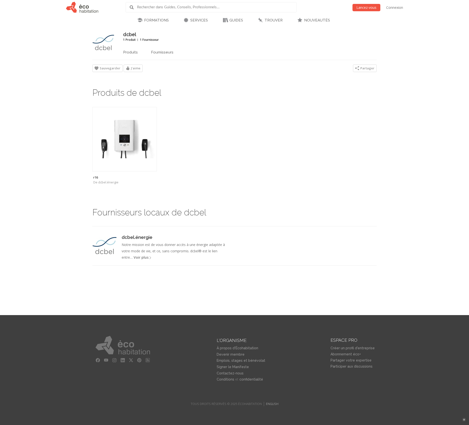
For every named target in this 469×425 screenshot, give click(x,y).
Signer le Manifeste (233, 367)
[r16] (124, 139)
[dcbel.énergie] (104, 245)
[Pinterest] (139, 360)
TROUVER (274, 20)
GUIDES (236, 20)
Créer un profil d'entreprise (352, 348)
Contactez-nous (230, 373)
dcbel (129, 34)
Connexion (394, 7)
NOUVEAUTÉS (317, 20)
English (272, 404)
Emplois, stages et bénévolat (241, 360)
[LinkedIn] (122, 360)
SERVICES (199, 20)
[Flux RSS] (147, 360)
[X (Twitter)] (131, 360)
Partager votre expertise (351, 360)
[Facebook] (98, 360)
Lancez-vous (366, 7)
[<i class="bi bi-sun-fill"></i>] (464, 419)
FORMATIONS (156, 20)
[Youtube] (106, 360)
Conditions (225, 379)
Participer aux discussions (351, 366)
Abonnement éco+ (345, 354)
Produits (130, 52)
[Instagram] (114, 360)
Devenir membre (231, 354)
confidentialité (251, 379)
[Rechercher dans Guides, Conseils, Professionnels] (133, 7)
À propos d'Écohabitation (237, 348)
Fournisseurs (162, 52)
